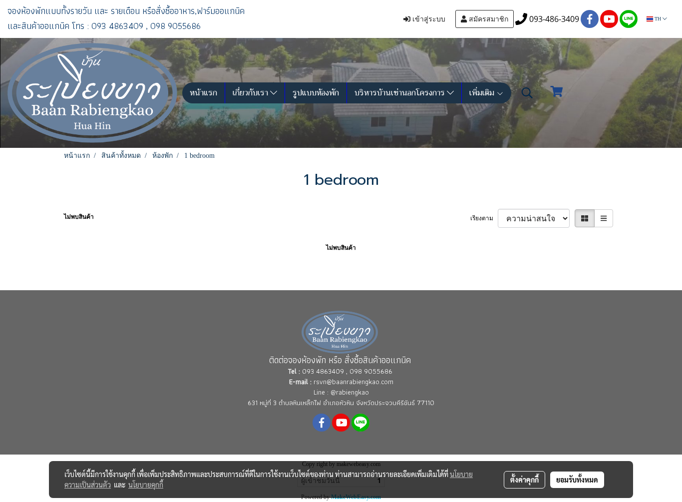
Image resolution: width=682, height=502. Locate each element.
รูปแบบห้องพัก (316, 93)
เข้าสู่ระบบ (427, 18)
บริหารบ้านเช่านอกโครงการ (400, 93)
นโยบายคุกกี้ (145, 484)
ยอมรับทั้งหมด (577, 479)
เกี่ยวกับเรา (251, 93)
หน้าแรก (203, 93)
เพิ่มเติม (482, 93)
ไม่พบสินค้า (79, 216)
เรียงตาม (484, 218)
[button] (527, 92)
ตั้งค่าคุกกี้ (524, 479)
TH (658, 18)
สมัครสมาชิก (487, 18)
